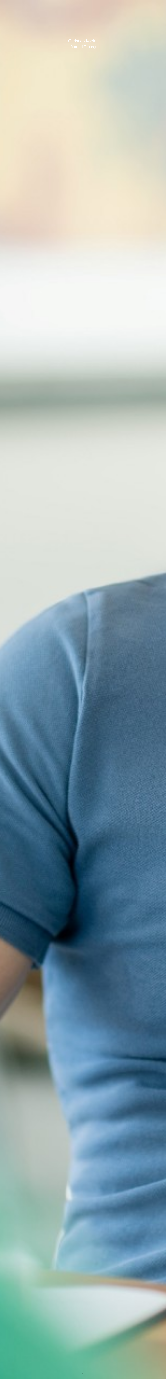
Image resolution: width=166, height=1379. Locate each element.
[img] (83, 689)
